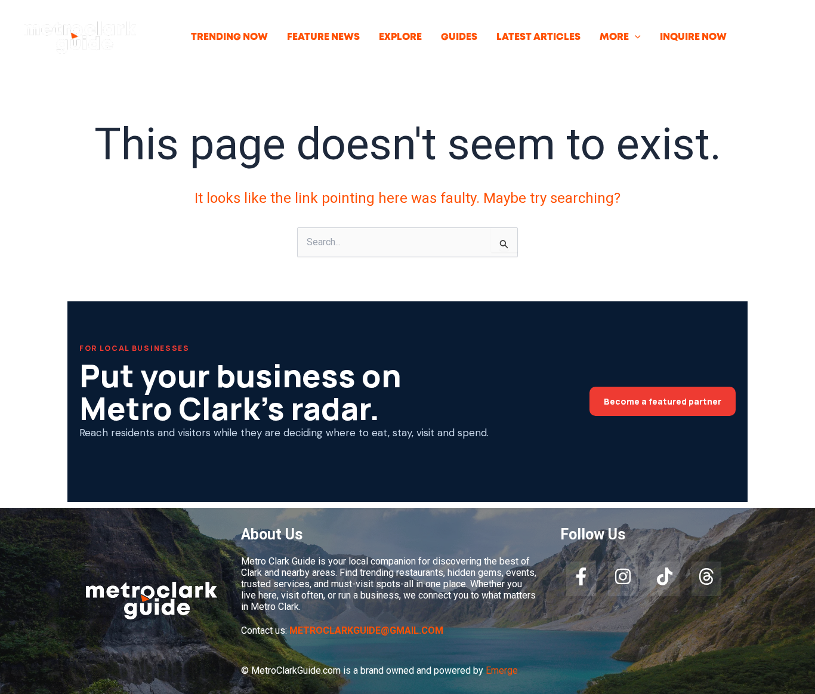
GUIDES (459, 37)
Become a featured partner (662, 401)
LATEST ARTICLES (538, 37)
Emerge (502, 670)
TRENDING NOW (229, 37)
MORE (614, 37)
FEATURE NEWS (323, 37)
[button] (635, 37)
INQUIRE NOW (693, 37)
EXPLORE (400, 37)
